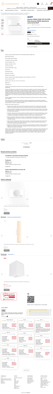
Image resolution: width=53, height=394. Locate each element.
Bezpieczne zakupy (30, 380)
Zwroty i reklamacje (44, 379)
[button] (38, 4)
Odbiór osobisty (30, 379)
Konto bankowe (30, 378)
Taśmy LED (16, 387)
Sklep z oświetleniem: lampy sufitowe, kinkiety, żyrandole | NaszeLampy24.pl (12, 13)
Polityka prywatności (44, 380)
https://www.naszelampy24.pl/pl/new (14, 217)
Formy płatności (30, 377)
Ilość (28, 38)
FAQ (41, 378)
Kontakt (2, 380)
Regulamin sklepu (44, 377)
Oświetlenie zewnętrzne (18, 377)
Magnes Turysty (17, 388)
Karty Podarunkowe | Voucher (6, 378)
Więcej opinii (26, 370)
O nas (2, 377)
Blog (41, 386)
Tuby (15, 378)
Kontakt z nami (43, 387)
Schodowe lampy (27, 13)
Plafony (15, 385)
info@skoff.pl (7, 166)
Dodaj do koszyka (38, 43)
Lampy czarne (16, 380)
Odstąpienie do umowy (44, 385)
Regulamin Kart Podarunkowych (6, 379)
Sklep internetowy (25, 392)
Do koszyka (7, 213)
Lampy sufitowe (10, 254)
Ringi (15, 379)
